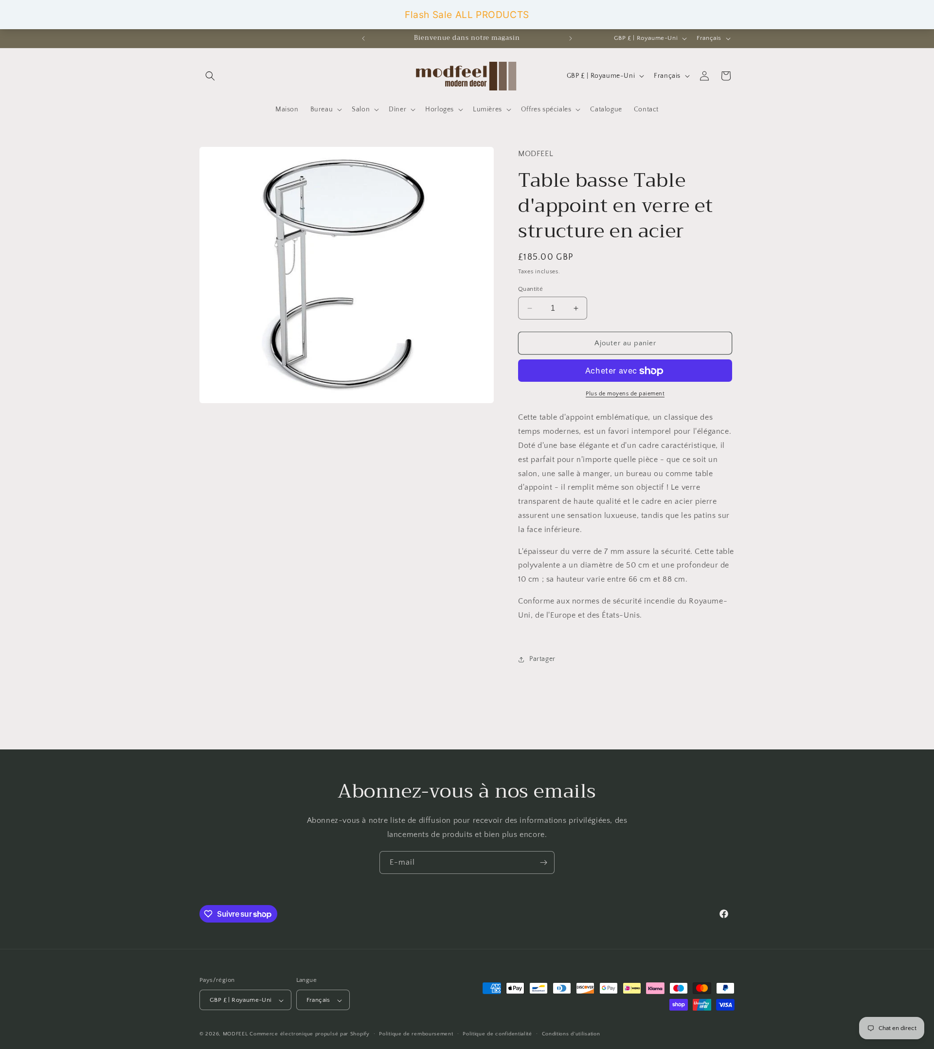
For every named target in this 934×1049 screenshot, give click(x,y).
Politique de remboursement (416, 1034)
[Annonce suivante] (570, 38)
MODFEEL (235, 1034)
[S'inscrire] (543, 862)
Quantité (530, 288)
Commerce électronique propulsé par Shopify (309, 1034)
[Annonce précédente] (363, 38)
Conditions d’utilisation (571, 1034)
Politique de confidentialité (497, 1034)
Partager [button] (542, 659)
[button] (210, 76)
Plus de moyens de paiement (625, 394)
